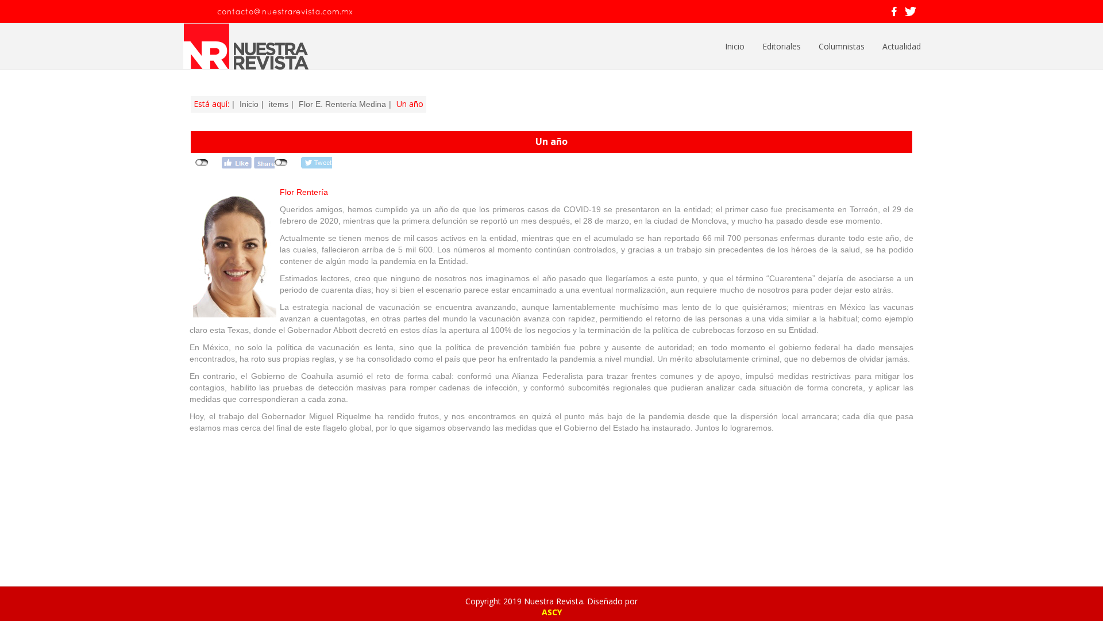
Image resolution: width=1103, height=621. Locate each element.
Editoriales (781, 46)
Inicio (735, 46)
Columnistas (842, 46)
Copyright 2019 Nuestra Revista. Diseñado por (551, 601)
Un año (551, 141)
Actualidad (901, 46)
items (278, 104)
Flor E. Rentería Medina (342, 104)
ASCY (552, 612)
